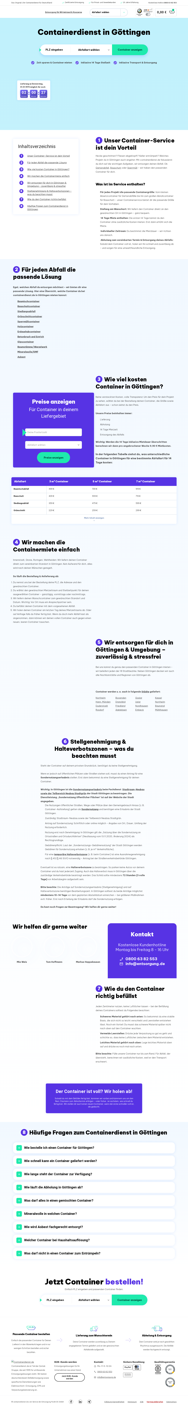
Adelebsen (121, 709)
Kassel (158, 697)
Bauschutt (115, 167)
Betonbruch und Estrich (30, 336)
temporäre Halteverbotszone (70, 854)
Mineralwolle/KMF (27, 351)
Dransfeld (120, 701)
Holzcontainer (25, 326)
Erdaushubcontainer (29, 331)
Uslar (138, 701)
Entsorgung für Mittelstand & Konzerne (63, 12)
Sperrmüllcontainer (28, 321)
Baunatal (160, 705)
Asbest (21, 357)
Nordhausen (141, 705)
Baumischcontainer (28, 301)
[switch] (148, 14)
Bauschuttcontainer (28, 306)
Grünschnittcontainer (29, 316)
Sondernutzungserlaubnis (87, 789)
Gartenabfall (102, 167)
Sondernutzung (90, 809)
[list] (100, 3)
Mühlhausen (161, 709)
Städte (145, 691)
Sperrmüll (132, 167)
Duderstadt (102, 705)
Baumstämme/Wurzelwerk (32, 346)
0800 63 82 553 (170, 3)
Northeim (101, 697)
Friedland (120, 705)
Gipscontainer (25, 341)
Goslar (138, 697)
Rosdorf (100, 709)
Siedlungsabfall (26, 311)
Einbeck (139, 709)
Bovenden (120, 697)
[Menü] (151, 9)
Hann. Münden (103, 701)
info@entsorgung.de (145, 963)
